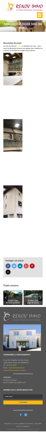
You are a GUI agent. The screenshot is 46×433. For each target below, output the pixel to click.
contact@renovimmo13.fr (16, 368)
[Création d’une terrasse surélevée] (12, 301)
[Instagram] (26, 415)
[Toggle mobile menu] (40, 15)
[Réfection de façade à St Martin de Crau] (12, 69)
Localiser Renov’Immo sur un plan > (15, 370)
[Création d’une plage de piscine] (33, 301)
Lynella (19, 46)
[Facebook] (21, 415)
